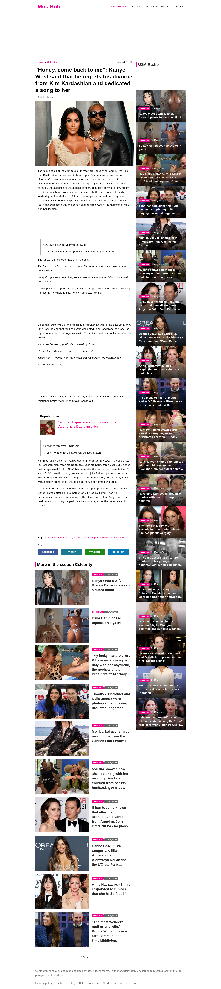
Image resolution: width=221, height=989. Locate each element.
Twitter (71, 551)
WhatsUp (95, 551)
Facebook (48, 551)
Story (178, 6)
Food (136, 6)
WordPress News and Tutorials (121, 983)
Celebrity (118, 6)
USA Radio (148, 64)
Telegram (118, 551)
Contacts (61, 983)
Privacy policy (43, 983)
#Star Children (117, 537)
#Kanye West (74, 537)
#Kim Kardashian (55, 537)
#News (104, 537)
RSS (81, 983)
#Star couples (91, 537)
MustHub (49, 6)
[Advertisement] (110, 37)
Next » (85, 957)
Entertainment (156, 6)
